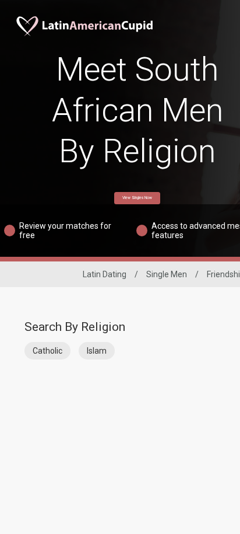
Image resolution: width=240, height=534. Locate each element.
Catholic (47, 350)
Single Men (166, 274)
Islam (97, 350)
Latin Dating (104, 274)
